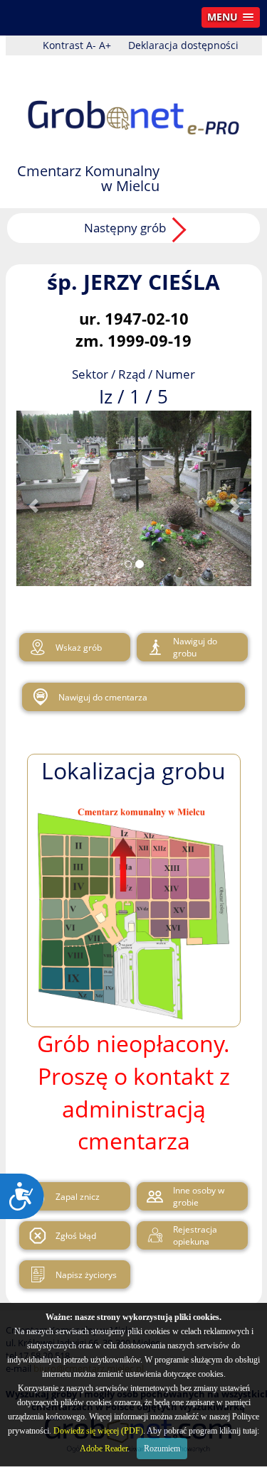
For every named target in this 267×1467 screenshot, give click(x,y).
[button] (230, 17)
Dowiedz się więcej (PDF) (98, 1431)
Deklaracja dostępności (183, 45)
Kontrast (63, 45)
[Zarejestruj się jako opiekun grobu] (151, 1235)
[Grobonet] (134, 105)
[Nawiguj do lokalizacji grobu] (151, 647)
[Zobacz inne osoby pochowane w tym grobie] (151, 1196)
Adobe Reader (103, 1449)
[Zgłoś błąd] (34, 1235)
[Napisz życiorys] (34, 1274)
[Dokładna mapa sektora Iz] (34, 647)
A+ (105, 45)
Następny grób (125, 228)
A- (91, 45)
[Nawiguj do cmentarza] (37, 696)
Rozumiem (162, 1449)
